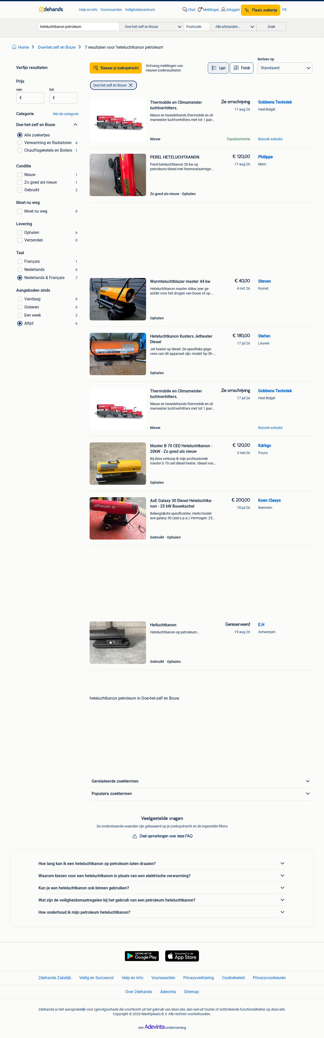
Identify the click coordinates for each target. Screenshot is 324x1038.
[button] (207, 10)
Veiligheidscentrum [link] (140, 10)
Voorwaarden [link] (111, 10)
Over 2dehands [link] (138, 991)
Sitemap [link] (191, 991)
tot (51, 90)
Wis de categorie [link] (65, 114)
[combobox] (79, 26)
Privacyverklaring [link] (198, 977)
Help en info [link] (88, 10)
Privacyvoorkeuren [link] (269, 977)
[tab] (218, 68)
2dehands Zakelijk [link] (54, 977)
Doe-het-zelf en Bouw (110, 85)
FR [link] (284, 10)
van (19, 90)
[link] (56, 9)
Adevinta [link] (168, 991)
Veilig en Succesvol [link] (96, 977)
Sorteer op (265, 59)
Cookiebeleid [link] (233, 977)
